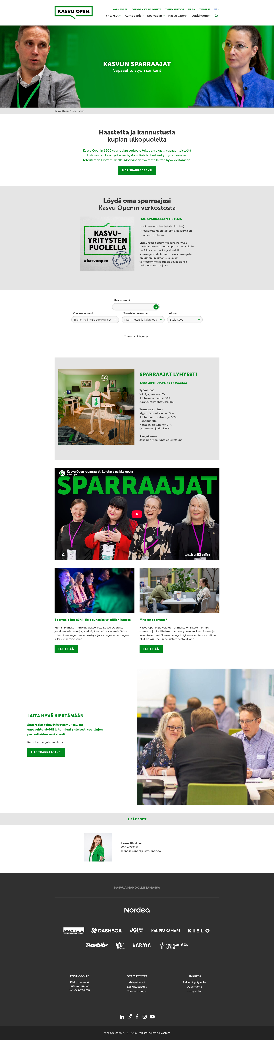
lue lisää (66, 649)
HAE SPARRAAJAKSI (137, 170)
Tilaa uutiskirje (136, 991)
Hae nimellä (122, 300)
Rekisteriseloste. (148, 1032)
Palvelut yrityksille (194, 982)
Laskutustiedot (137, 986)
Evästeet (164, 1032)
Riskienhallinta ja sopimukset (92, 319)
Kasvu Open (177, 15)
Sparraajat (154, 15)
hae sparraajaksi (46, 752)
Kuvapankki (194, 991)
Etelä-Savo (176, 319)
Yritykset (112, 15)
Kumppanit (133, 15)
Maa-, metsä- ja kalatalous (140, 319)
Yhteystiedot (137, 982)
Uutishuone (200, 15)
